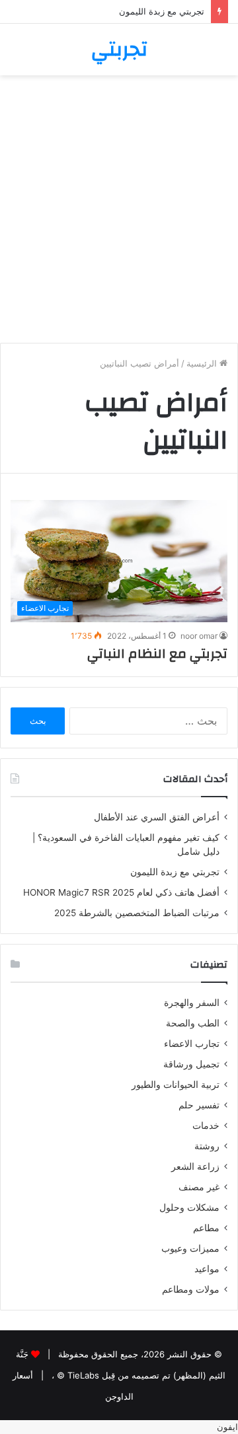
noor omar (199, 636)
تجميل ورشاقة (191, 1064)
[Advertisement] (119, 214)
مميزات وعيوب (190, 1248)
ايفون (227, 1426)
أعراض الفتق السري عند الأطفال (156, 817)
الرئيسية (202, 363)
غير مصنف (198, 1187)
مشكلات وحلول (189, 1207)
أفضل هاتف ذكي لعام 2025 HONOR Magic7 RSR (121, 892)
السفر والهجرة (191, 1002)
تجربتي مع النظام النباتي (157, 653)
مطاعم (206, 1228)
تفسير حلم (198, 1105)
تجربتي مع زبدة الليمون (161, 11)
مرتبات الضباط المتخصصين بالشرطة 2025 (136, 913)
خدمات (205, 1125)
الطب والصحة (192, 1023)
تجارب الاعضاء (191, 1043)
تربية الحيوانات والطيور (175, 1084)
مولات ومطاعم (190, 1289)
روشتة (206, 1146)
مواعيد (206, 1269)
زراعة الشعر (195, 1166)
